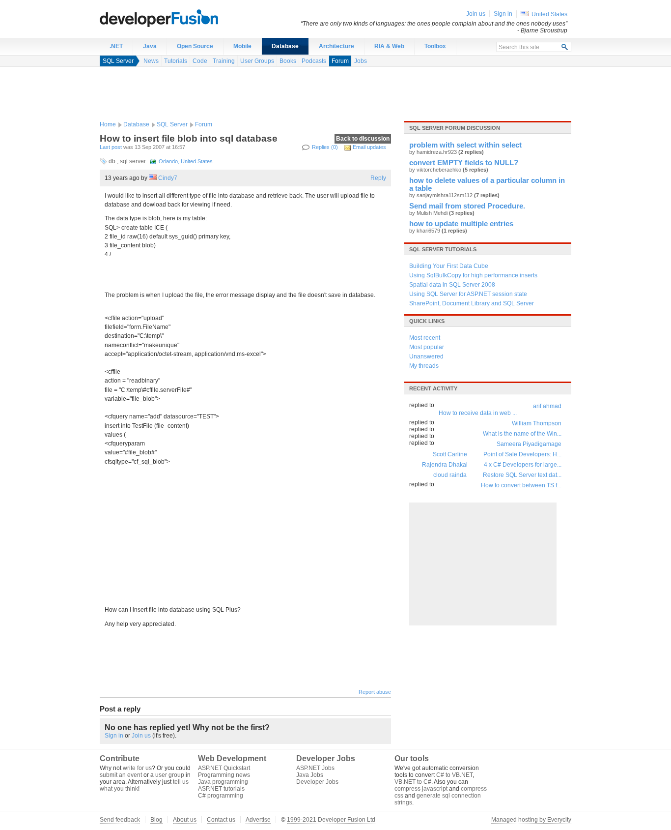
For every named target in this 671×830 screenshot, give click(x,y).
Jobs (360, 61)
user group (169, 774)
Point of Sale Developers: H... (522, 454)
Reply (378, 178)
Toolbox (435, 46)
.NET (116, 46)
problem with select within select (465, 145)
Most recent (424, 337)
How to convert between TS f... (521, 485)
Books (288, 61)
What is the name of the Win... (522, 433)
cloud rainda (450, 475)
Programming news (224, 774)
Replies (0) (325, 147)
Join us (141, 735)
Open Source (195, 46)
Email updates (369, 147)
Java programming (223, 781)
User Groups (257, 61)
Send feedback (120, 819)
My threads (424, 365)
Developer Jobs (317, 781)
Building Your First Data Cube (448, 266)
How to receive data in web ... (478, 413)
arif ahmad (547, 406)
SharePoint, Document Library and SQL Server (471, 303)
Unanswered (426, 356)
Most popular (426, 347)
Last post (111, 147)
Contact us (221, 819)
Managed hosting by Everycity (531, 819)
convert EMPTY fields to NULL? (463, 163)
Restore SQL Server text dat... (522, 475)
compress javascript (420, 788)
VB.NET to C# (412, 781)
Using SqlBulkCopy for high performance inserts (473, 275)
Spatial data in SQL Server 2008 (452, 284)
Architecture (336, 46)
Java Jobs (309, 774)
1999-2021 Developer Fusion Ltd (331, 819)
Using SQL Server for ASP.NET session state (468, 294)
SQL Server (118, 61)
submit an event (121, 774)
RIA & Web (389, 46)
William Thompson (536, 423)
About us (184, 819)
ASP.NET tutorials (221, 788)
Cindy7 (167, 178)
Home (108, 124)
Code (200, 61)
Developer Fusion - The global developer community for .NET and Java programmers (183, 17)
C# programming (220, 795)
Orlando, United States (186, 161)
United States (549, 14)
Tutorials (175, 61)
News (151, 61)
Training (224, 61)
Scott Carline (450, 454)
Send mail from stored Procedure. (467, 206)
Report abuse (375, 692)
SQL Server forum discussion (454, 128)
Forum (340, 61)
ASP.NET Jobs (315, 768)
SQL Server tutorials (442, 249)
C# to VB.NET (454, 774)
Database (285, 46)
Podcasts (314, 61)
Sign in (114, 735)
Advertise (258, 819)
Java (150, 46)
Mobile (242, 46)
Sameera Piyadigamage (529, 444)
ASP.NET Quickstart (224, 768)
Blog (156, 819)
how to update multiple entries (461, 224)
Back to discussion (363, 138)
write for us (137, 768)
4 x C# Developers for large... (522, 464)
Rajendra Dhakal (445, 464)
